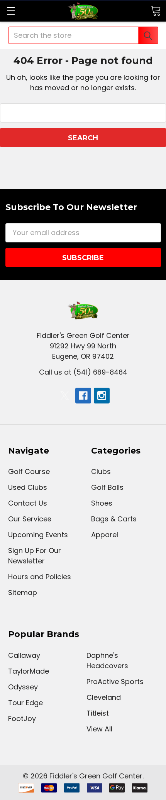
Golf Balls (107, 487)
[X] (65, 395)
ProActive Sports (115, 681)
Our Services (29, 519)
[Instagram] (102, 395)
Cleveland (103, 697)
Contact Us (27, 503)
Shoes (101, 503)
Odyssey (23, 687)
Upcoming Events (38, 534)
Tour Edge (25, 703)
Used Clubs (27, 487)
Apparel (104, 534)
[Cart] (155, 10)
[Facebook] (83, 395)
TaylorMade (28, 671)
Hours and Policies (39, 577)
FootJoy (22, 718)
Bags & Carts (114, 519)
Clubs (101, 471)
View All (99, 729)
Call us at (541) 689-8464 (83, 372)
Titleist (97, 713)
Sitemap (22, 592)
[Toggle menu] (10, 10)
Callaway (24, 655)
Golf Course (29, 471)
